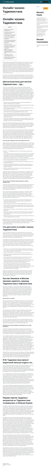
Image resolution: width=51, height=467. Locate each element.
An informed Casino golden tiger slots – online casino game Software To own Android (42, 30)
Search (38, 6)
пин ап (32, 320)
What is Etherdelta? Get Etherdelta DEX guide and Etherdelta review (41, 34)
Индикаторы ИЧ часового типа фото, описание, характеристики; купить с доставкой (42, 23)
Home (41, 1)
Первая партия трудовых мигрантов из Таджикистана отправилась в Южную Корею (9, 47)
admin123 (5, 14)
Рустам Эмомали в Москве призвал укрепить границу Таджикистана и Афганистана (10, 41)
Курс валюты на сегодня (8, 44)
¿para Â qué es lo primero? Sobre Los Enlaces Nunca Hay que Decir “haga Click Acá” (42, 27)
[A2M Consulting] (8, 2)
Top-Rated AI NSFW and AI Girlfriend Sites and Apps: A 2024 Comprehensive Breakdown (42, 19)
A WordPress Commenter (41, 45)
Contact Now (45, 1)
